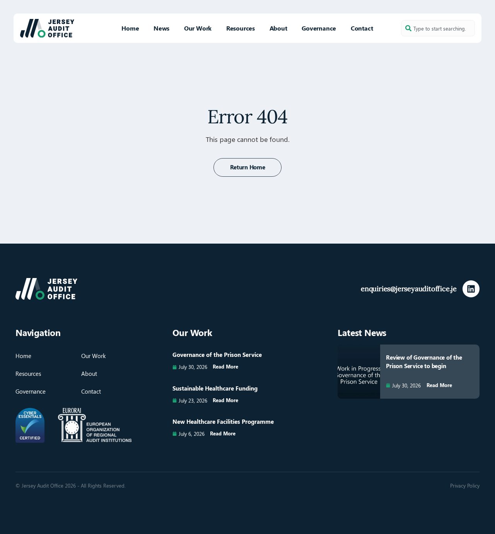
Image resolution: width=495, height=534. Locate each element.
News (161, 28)
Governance (319, 28)
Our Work (198, 28)
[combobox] (438, 28)
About (278, 28)
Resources (240, 28)
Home (130, 28)
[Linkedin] (471, 288)
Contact (362, 28)
